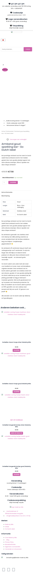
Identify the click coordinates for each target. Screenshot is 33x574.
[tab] (16, 198)
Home (3, 131)
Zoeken (28, 49)
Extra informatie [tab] (7, 192)
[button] (16, 30)
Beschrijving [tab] (6, 196)
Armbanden (9, 131)
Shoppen (13, 182)
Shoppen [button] (16, 350)
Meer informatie (16, 433)
